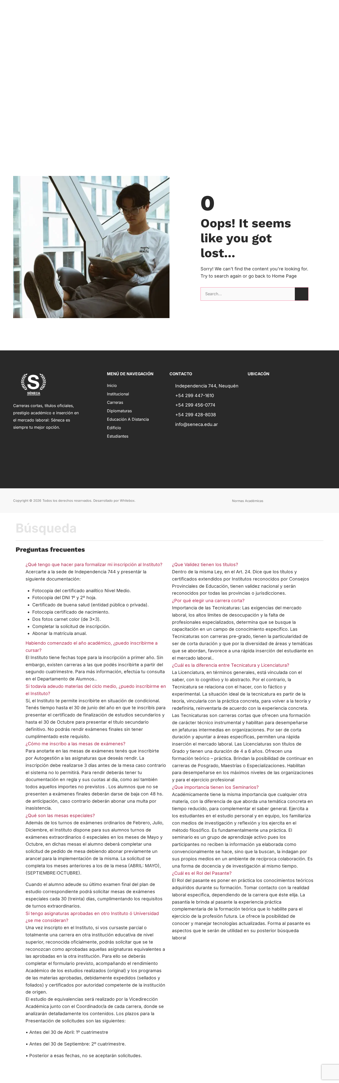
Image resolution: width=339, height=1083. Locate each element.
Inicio (112, 385)
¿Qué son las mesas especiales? (60, 815)
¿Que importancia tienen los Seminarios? (215, 787)
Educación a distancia (128, 419)
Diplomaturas (119, 410)
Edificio (114, 427)
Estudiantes (117, 436)
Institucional (118, 393)
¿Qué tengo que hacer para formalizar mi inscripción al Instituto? (94, 564)
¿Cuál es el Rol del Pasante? (202, 873)
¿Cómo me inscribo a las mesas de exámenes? (75, 743)
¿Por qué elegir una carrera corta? (208, 600)
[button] (96, 564)
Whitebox (127, 500)
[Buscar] (301, 294)
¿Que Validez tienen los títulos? (205, 564)
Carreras (115, 402)
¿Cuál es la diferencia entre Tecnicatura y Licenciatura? (230, 665)
